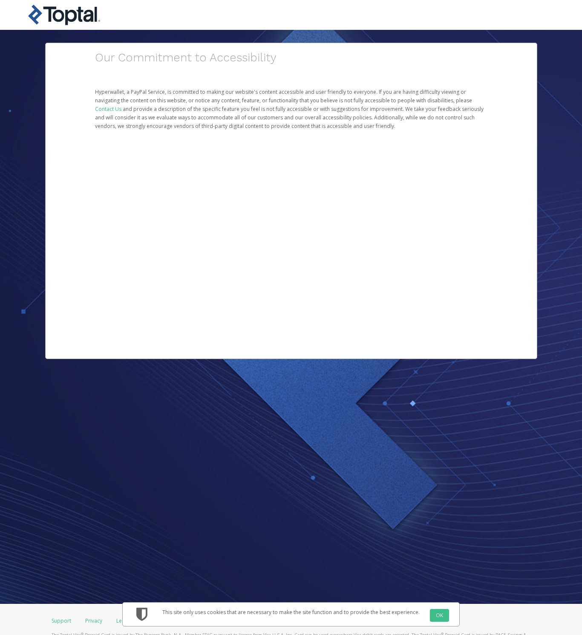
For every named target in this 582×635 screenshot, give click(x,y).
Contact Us (109, 109)
